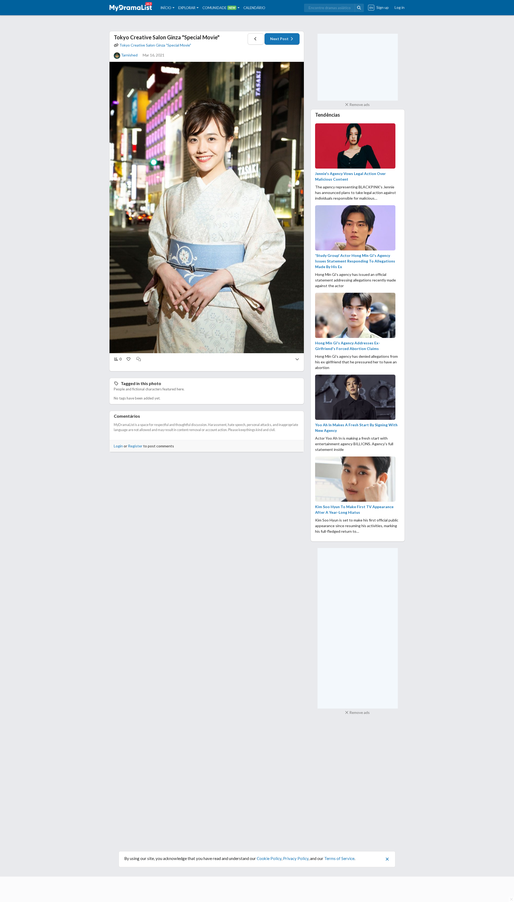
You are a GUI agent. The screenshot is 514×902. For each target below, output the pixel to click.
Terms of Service (339, 858)
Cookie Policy (269, 858)
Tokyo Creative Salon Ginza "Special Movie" (167, 37)
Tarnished (129, 55)
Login (118, 446)
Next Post (279, 38)
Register (135, 446)
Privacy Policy (295, 858)
